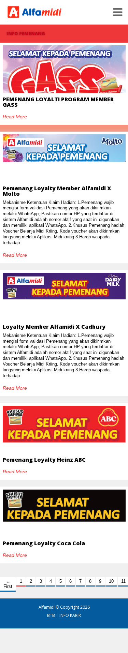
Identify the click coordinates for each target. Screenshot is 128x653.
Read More (15, 116)
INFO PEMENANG (25, 33)
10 (111, 581)
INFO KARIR (70, 615)
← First (7, 584)
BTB (51, 615)
